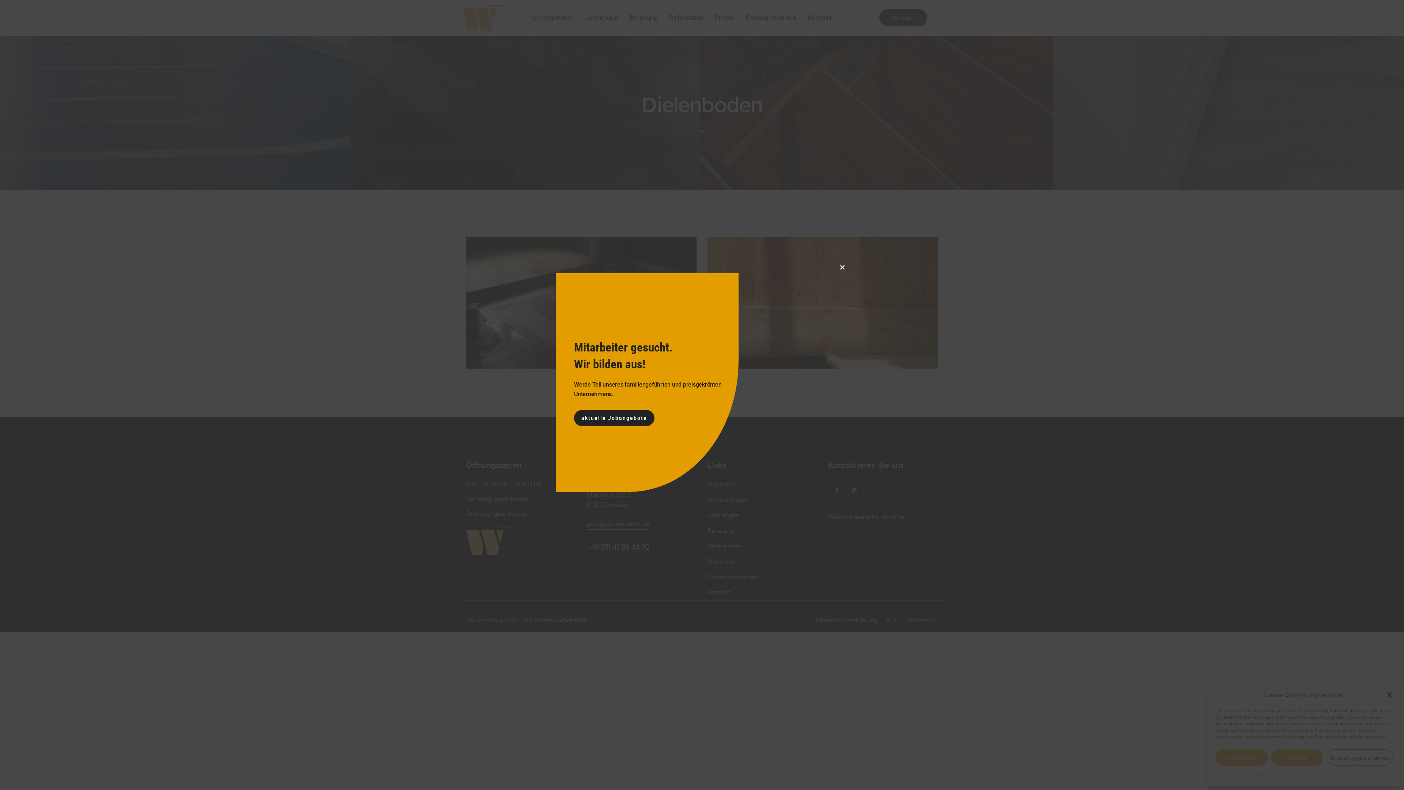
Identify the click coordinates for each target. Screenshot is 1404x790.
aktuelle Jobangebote (614, 418)
